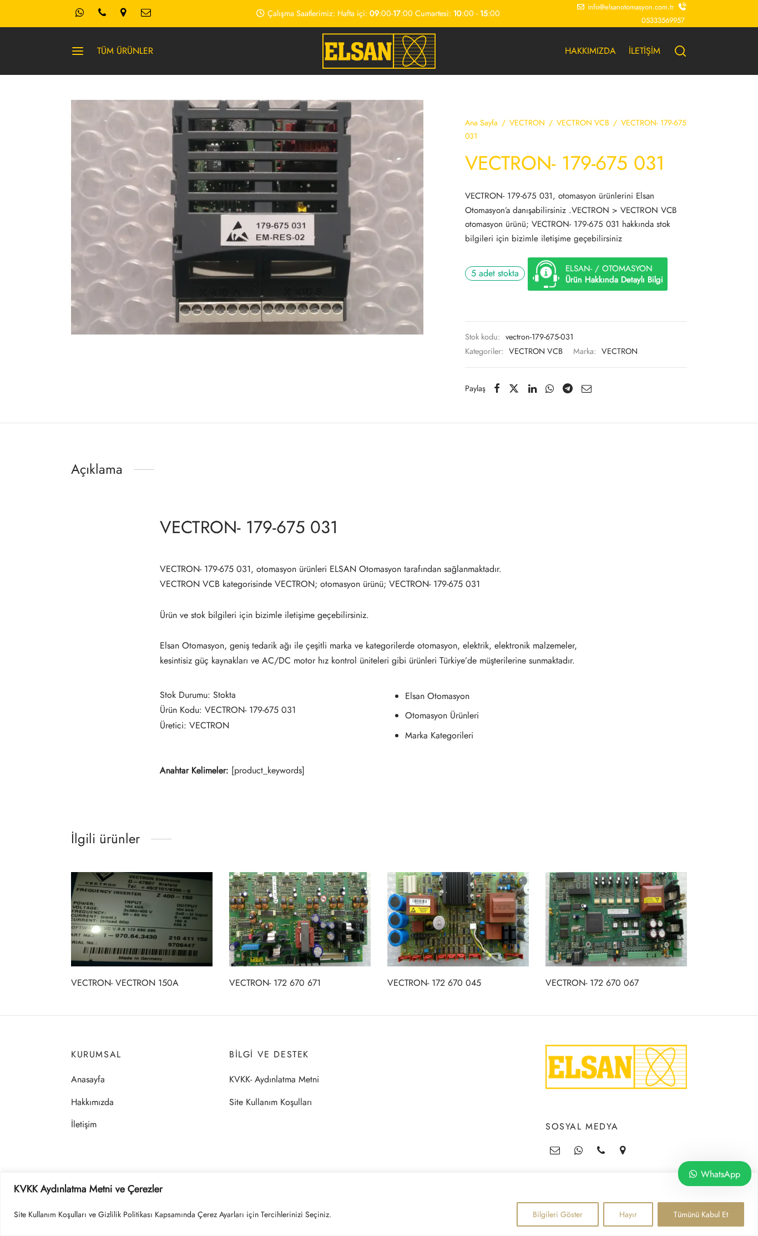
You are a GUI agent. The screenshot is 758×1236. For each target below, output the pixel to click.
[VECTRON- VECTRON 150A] (142, 919)
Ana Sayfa (481, 122)
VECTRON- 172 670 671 (275, 982)
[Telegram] (567, 388)
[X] (513, 388)
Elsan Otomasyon (437, 696)
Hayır (628, 1214)
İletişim (84, 1124)
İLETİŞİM (644, 50)
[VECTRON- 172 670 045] (458, 919)
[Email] (146, 13)
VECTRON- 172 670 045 (434, 982)
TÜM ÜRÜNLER (125, 50)
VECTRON (527, 122)
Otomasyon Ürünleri (442, 715)
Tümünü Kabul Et (701, 1214)
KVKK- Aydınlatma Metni (274, 1079)
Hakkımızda (92, 1102)
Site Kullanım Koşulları (270, 1102)
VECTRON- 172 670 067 (592, 982)
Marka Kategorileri (439, 735)
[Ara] (680, 51)
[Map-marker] (123, 13)
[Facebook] (496, 388)
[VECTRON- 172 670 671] (300, 919)
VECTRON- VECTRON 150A (125, 982)
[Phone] (102, 13)
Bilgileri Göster (558, 1214)
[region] (379, 1204)
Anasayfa (88, 1079)
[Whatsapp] (79, 13)
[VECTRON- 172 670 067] (616, 919)
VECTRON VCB (583, 122)
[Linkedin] (532, 388)
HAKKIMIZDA (590, 50)
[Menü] (77, 51)
